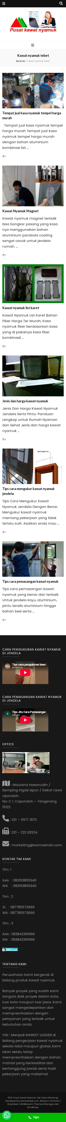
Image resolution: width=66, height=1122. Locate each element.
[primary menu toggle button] (33, 45)
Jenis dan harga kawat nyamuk (25, 401)
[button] (6, 1115)
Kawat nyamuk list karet (20, 308)
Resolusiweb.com (30, 1100)
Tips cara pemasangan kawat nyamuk (30, 581)
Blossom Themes (33, 1104)
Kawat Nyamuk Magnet (20, 211)
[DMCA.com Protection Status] (10, 950)
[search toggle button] (61, 3)
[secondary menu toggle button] (3, 3)
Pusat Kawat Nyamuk (24, 1097)
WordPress (32, 1107)
